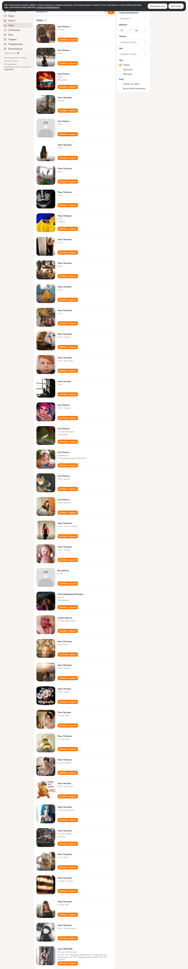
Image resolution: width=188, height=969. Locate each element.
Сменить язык (10, 53)
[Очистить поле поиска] (105, 12)
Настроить (176, 6)
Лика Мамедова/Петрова (70, 594)
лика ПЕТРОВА (65, 949)
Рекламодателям (11, 58)
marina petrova (65, 617)
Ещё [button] (14, 61)
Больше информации (48, 7)
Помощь (23, 58)
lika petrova (63, 570)
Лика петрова (64, 286)
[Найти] (111, 11)
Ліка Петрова (64, 712)
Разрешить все (157, 6)
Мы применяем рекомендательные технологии (17, 67)
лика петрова (64, 381)
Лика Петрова (65, 97)
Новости (7, 61)
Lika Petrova (64, 26)
